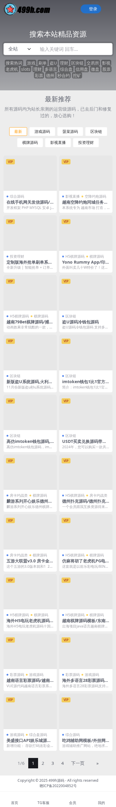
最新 (18, 131)
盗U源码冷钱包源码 (80, 322)
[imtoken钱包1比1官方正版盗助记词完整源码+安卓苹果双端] (85, 352)
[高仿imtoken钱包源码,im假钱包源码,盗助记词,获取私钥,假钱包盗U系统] (30, 412)
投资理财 (86, 142)
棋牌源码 (30, 142)
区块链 (77, 63)
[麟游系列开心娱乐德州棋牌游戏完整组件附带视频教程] (30, 472)
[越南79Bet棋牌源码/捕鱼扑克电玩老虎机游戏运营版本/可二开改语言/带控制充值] (30, 292)
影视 (106, 63)
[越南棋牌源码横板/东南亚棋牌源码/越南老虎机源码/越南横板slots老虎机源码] (85, 591)
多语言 (51, 69)
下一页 (77, 763)
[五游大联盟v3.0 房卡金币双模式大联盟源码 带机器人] (30, 532)
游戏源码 (42, 131)
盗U (53, 63)
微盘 (95, 69)
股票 (106, 69)
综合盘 (66, 69)
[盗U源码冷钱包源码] (85, 292)
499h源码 (56, 780)
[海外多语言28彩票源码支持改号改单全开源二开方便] (85, 651)
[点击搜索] (105, 49)
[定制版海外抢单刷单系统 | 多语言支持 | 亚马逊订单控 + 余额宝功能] (30, 233)
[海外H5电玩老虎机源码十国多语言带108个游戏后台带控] (30, 591)
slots (25, 69)
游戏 (31, 63)
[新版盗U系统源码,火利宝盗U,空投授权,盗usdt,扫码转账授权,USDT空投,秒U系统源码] (30, 352)
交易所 (93, 63)
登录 (93, 9)
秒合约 (63, 75)
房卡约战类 (19, 495)
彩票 (39, 75)
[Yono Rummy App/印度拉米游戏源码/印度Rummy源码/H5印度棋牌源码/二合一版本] (85, 233)
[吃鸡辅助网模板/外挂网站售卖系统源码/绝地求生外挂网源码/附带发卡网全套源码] (85, 711)
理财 (64, 63)
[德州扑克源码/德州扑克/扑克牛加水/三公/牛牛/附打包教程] (85, 472)
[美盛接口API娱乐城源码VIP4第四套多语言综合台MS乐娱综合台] (30, 711)
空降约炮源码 (95, 196)
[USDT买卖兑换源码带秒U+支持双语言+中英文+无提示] (85, 412)
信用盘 (82, 69)
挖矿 (77, 75)
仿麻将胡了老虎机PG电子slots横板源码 (85, 563)
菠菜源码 (70, 131)
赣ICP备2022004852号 (58, 785)
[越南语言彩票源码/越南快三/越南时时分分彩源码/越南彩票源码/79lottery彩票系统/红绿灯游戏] (30, 651)
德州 (50, 75)
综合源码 (17, 196)
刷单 (42, 63)
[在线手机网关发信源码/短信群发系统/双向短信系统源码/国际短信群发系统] (30, 173)
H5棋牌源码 (74, 256)
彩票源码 (17, 674)
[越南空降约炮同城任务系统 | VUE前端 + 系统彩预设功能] (85, 173)
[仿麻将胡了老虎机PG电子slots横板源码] (85, 532)
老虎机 (12, 69)
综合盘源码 (38, 734)
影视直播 (58, 142)
